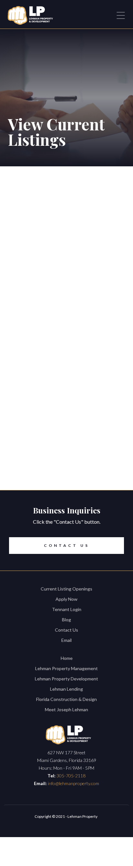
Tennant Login (66, 609)
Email (66, 640)
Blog (66, 619)
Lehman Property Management (66, 668)
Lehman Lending (66, 689)
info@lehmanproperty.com (73, 783)
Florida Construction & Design (66, 699)
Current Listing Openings (66, 588)
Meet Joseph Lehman (66, 709)
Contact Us (66, 545)
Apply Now (66, 599)
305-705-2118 (71, 775)
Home (67, 658)
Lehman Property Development (66, 678)
